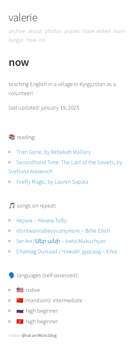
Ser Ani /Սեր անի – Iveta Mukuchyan (60, 241)
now (31, 39)
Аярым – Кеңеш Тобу (41, 220)
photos (53, 31)
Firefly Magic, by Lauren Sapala (52, 181)
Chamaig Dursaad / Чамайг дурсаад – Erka (66, 251)
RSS (42, 39)
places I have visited (87, 31)
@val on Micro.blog (39, 335)
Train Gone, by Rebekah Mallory (53, 151)
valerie (22, 17)
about (35, 31)
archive (16, 31)
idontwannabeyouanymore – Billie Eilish (63, 230)
